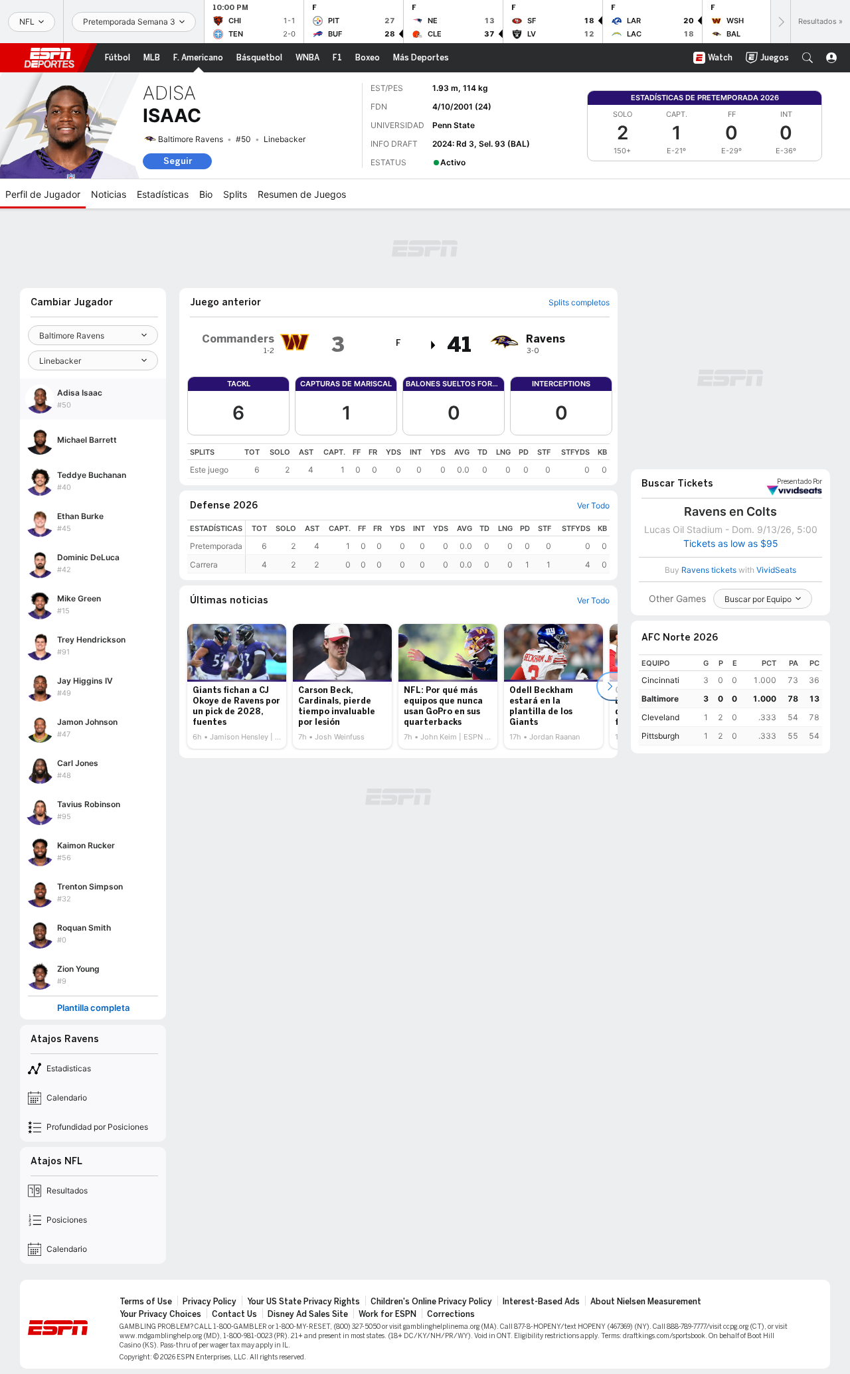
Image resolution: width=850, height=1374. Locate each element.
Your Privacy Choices (160, 1314)
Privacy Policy (209, 1301)
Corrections (451, 1314)
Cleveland (660, 717)
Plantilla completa (93, 1008)
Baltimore (660, 699)
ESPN (49, 57)
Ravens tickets (708, 570)
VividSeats (799, 482)
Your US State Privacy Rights (303, 1301)
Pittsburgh (660, 736)
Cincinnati (660, 680)
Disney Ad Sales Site (308, 1314)
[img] (433, 345)
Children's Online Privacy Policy (431, 1301)
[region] (398, 461)
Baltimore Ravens (190, 139)
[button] (807, 57)
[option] (236, 686)
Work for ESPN (387, 1314)
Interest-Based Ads (541, 1301)
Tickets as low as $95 (730, 543)
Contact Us (234, 1314)
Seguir (177, 161)
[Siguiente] (780, 21)
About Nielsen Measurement (645, 1301)
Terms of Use (146, 1301)
